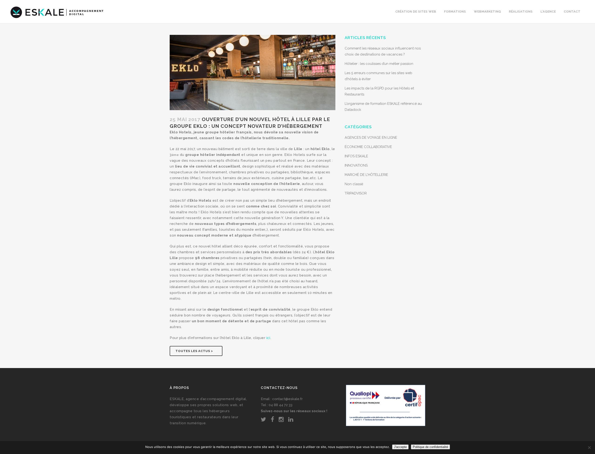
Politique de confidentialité (430, 447)
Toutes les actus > (194, 351)
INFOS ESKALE (356, 156)
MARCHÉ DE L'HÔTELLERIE (366, 175)
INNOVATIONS (356, 165)
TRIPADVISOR (356, 193)
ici (268, 338)
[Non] (589, 447)
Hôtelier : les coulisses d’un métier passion (379, 64)
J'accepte (400, 447)
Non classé (354, 184)
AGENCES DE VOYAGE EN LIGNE (371, 137)
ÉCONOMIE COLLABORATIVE (368, 147)
